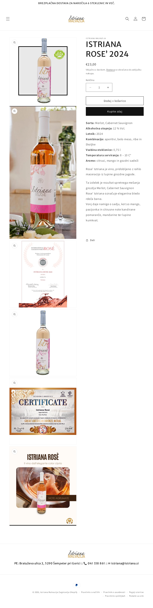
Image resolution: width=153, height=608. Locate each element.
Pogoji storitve (136, 592)
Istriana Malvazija (49, 592)
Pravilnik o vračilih (90, 592)
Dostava (110, 69)
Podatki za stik (136, 596)
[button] (8, 19)
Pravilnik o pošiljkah (115, 596)
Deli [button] (92, 240)
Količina (90, 80)
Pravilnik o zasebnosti (114, 592)
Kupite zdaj (114, 111)
